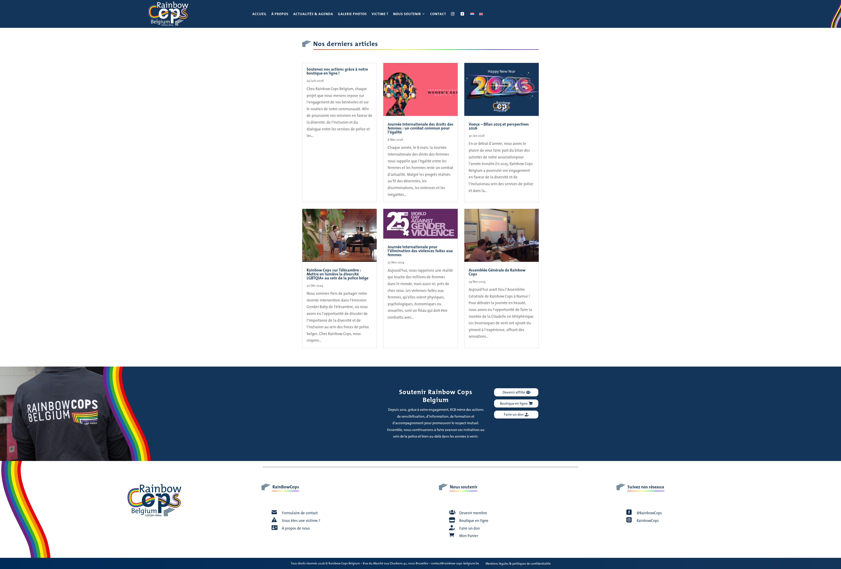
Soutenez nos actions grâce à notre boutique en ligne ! (337, 71)
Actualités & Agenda (313, 14)
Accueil (259, 14)
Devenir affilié (514, 392)
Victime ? (380, 14)
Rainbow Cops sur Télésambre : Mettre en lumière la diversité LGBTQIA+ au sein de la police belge (337, 274)
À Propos (279, 14)
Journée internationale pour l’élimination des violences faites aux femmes (420, 251)
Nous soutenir (407, 14)
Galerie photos (352, 14)
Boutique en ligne (514, 403)
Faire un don (514, 414)
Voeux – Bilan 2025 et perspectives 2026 (499, 126)
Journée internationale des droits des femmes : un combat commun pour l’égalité (420, 128)
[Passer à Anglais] (481, 14)
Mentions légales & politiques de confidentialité (518, 563)
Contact (438, 14)
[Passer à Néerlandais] (472, 14)
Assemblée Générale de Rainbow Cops (497, 272)
